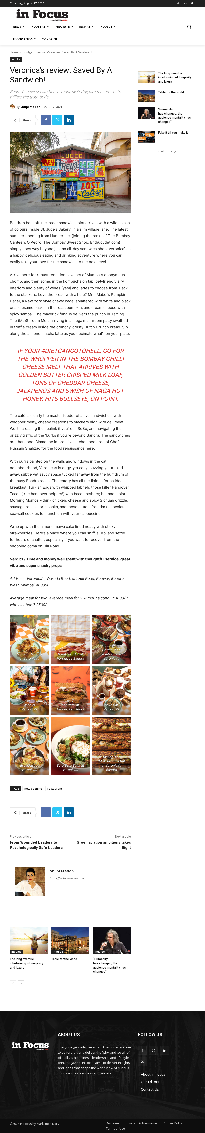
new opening (33, 788)
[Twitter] (192, 3)
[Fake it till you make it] (146, 137)
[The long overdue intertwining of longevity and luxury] (29, 940)
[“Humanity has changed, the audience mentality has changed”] (112, 940)
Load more (165, 151)
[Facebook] (171, 3)
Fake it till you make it (173, 132)
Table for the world (65, 959)
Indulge (27, 52)
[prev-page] (13, 983)
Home (14, 52)
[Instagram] (178, 3)
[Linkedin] (185, 3)
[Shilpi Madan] (13, 106)
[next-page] (21, 983)
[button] (189, 27)
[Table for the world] (70, 940)
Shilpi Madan (30, 107)
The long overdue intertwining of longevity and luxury (26, 963)
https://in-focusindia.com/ (67, 878)
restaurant (55, 788)
